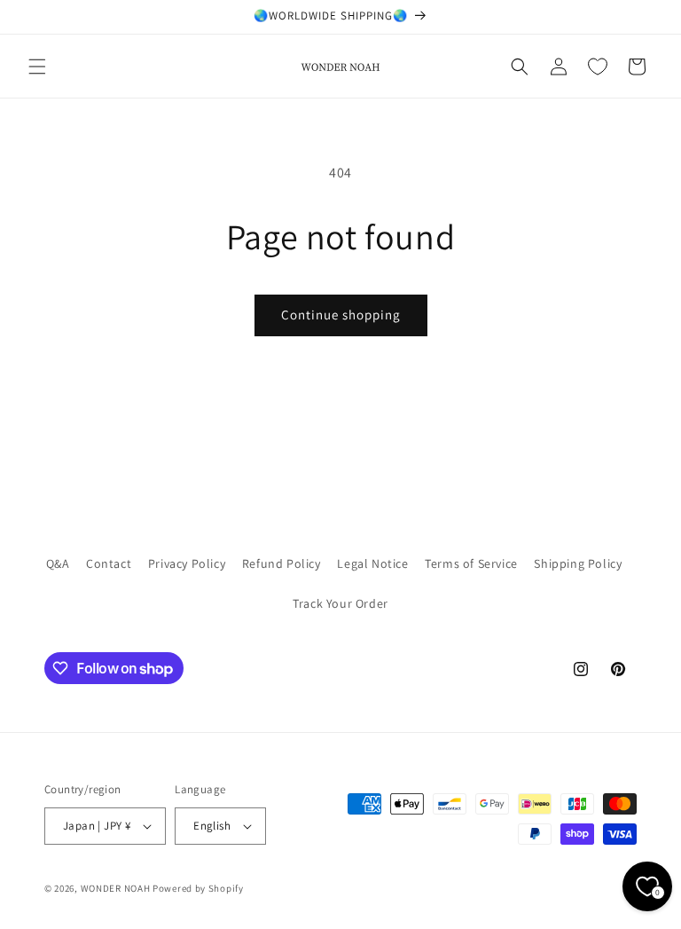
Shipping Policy (578, 563)
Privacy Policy (186, 563)
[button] (37, 66)
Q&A (58, 563)
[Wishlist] (597, 66)
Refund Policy (281, 563)
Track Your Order (340, 603)
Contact (108, 563)
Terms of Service (471, 563)
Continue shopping (341, 314)
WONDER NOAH (116, 888)
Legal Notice (372, 563)
